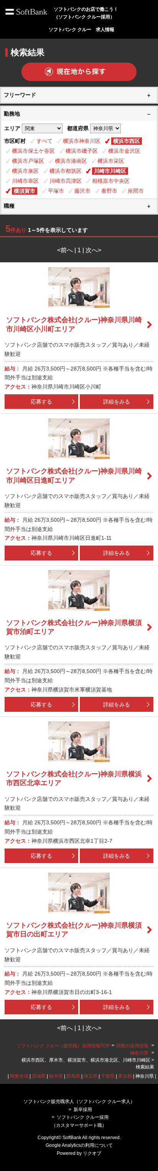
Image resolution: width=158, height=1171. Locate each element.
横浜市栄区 (110, 161)
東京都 (125, 1076)
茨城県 (39, 1076)
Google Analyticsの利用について (79, 1145)
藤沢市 (82, 191)
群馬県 (73, 1076)
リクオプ (92, 1153)
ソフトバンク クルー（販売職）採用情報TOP (63, 1046)
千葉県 (108, 1076)
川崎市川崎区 (110, 171)
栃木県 (56, 1076)
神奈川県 (139, 1053)
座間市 (136, 191)
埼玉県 (90, 1076)
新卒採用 (83, 1109)
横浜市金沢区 (124, 151)
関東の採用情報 (133, 1046)
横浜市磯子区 (82, 151)
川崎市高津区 (65, 181)
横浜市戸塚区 (28, 161)
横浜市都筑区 (65, 171)
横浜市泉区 (25, 171)
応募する (41, 402)
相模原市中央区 (111, 181)
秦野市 (109, 191)
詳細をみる (116, 402)
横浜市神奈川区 (81, 141)
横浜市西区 (126, 141)
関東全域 (19, 1076)
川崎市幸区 (25, 181)
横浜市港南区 (71, 161)
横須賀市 (24, 191)
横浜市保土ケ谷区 (33, 151)
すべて (44, 141)
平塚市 (56, 191)
